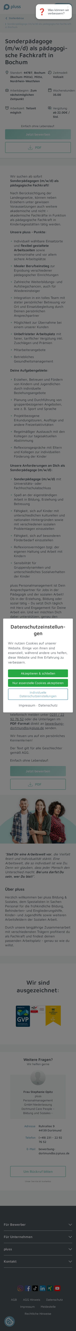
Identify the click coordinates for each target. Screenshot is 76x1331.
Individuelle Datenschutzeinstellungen (38, 694)
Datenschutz (47, 705)
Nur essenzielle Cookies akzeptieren (38, 683)
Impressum (27, 705)
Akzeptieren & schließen (38, 673)
